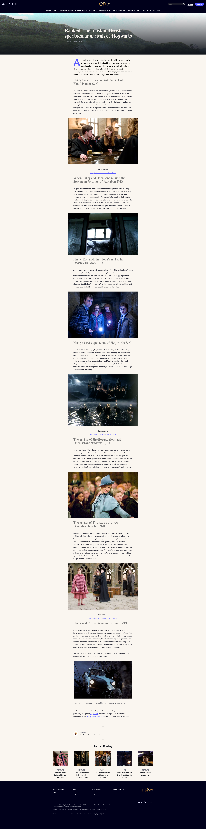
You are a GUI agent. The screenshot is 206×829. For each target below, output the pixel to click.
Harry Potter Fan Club (95, 716)
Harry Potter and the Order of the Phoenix (103, 618)
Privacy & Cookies (96, 789)
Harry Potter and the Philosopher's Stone (103, 434)
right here (94, 713)
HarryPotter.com (73, 805)
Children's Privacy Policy (98, 792)
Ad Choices (76, 795)
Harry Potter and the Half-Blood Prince (103, 173)
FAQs (74, 789)
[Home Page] (103, 4)
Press (54, 792)
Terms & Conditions (78, 792)
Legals (93, 795)
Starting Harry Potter (118, 789)
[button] (52, 11)
